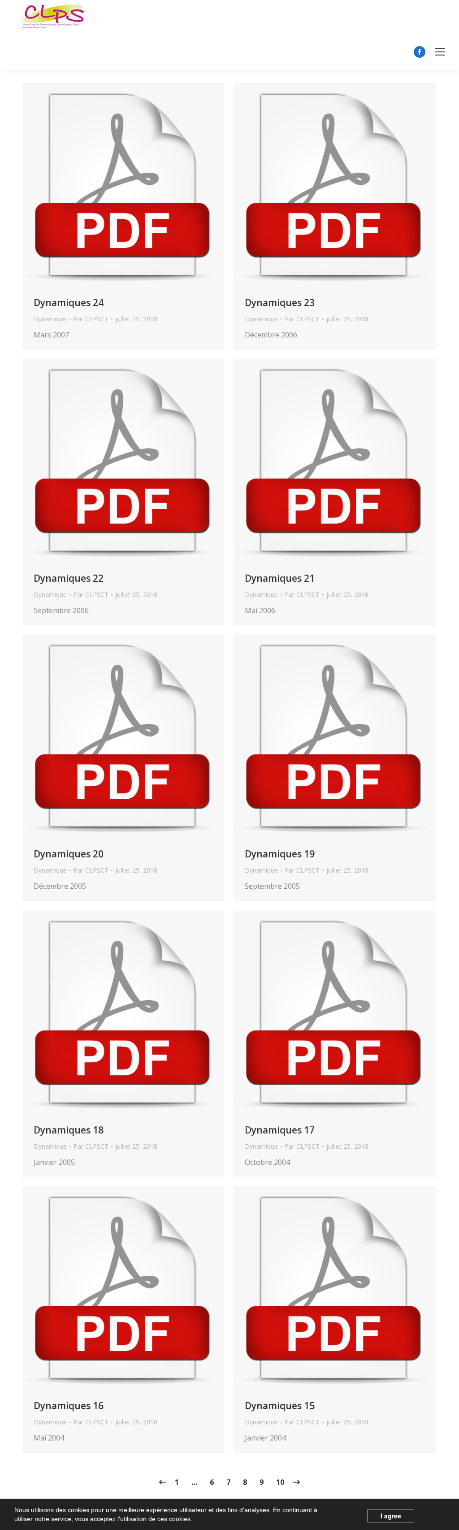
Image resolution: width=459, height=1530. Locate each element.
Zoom (124, 185)
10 (280, 1482)
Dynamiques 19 (280, 854)
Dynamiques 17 (280, 1130)
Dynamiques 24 (69, 302)
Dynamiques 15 (280, 1405)
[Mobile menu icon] (440, 52)
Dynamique (50, 319)
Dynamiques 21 (280, 578)
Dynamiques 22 (69, 578)
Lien (99, 185)
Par (91, 319)
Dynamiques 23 (280, 302)
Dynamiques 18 (69, 1130)
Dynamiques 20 (69, 854)
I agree (391, 1515)
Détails (148, 185)
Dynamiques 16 (69, 1405)
